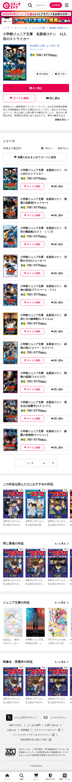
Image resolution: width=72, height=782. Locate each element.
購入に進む (36, 88)
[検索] (30, 5)
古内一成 (55, 45)
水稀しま (44, 45)
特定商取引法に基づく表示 (36, 739)
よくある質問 (33, 725)
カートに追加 (21, 98)
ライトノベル (36, 49)
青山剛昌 (34, 45)
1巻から (48, 148)
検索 (21, 779)
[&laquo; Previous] (19, 463)
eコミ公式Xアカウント (22, 718)
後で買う (62, 74)
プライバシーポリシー (47, 730)
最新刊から (63, 148)
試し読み (55, 98)
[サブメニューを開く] (66, 5)
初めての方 (50, 779)
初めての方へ (16, 725)
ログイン (41, 5)
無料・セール (64, 779)
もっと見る (60, 543)
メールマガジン (58, 717)
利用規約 (25, 730)
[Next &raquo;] (53, 463)
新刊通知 (43, 74)
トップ (7, 779)
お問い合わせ (51, 725)
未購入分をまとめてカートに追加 (36, 157)
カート (36, 779)
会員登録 (55, 5)
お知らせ (11, 730)
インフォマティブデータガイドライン (32, 735)
